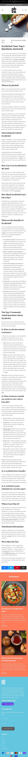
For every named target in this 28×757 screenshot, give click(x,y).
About (3, 740)
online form (6, 551)
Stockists (4, 743)
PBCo (21, 158)
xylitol (16, 59)
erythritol (22, 59)
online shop (17, 191)
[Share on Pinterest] (17, 567)
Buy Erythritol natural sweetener (10, 519)
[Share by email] (23, 567)
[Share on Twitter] (11, 567)
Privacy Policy (5, 748)
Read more (4, 625)
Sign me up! (8, 728)
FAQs (3, 737)
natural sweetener (6, 80)
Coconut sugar (6, 429)
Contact (3, 745)
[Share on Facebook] (5, 567)
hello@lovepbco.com (10, 553)
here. (6, 372)
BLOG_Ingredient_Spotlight (18, 41)
